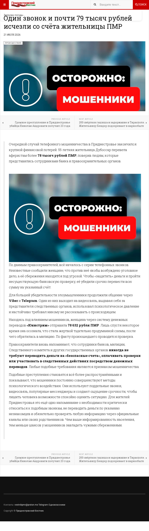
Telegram (43, 505)
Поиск (142, 4)
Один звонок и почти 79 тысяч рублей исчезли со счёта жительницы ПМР (68, 22)
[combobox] (111, 4)
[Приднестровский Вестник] (23, 4)
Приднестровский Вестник (30, 511)
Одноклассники (57, 505)
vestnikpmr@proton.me (26, 505)
